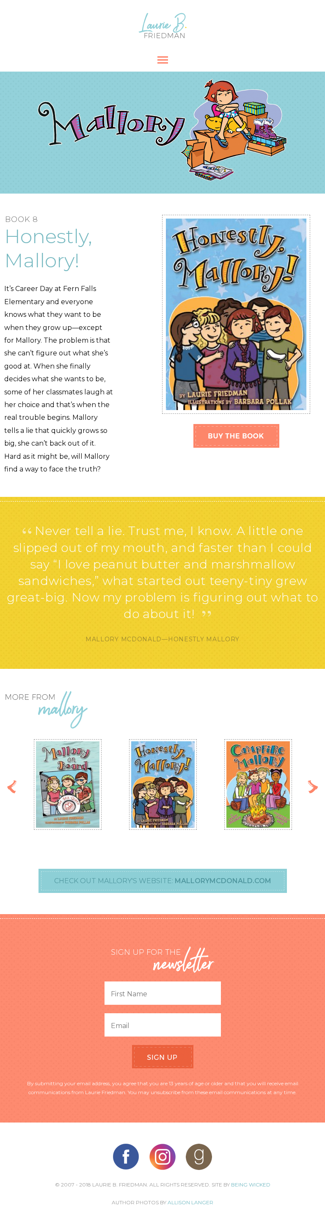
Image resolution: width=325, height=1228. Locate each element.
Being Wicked (250, 1184)
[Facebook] (126, 1157)
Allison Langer (190, 1202)
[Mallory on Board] (68, 784)
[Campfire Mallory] (258, 784)
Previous (12, 786)
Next (313, 786)
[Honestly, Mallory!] (163, 784)
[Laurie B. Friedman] (162, 36)
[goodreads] (199, 1157)
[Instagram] (162, 1157)
